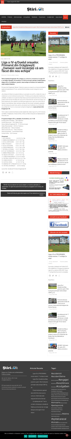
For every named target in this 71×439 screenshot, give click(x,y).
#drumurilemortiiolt (59, 394)
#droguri (53, 394)
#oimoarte (55, 402)
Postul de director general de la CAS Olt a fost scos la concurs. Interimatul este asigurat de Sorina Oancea (58, 104)
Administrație (18, 17)
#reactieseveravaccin (55, 409)
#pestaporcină (57, 405)
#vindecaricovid (58, 424)
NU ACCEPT (32, 436)
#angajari (63, 379)
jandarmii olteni (54, 426)
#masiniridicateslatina (56, 400)
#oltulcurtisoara (63, 402)
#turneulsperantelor (63, 422)
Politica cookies (6, 374)
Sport (65, 17)
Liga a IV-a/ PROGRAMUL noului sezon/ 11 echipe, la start (57, 57)
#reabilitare (60, 408)
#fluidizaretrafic (54, 396)
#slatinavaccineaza (55, 416)
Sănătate (34, 17)
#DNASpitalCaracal (64, 393)
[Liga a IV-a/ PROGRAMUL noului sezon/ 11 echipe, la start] (58, 44)
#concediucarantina (62, 389)
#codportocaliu (54, 389)
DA (25, 436)
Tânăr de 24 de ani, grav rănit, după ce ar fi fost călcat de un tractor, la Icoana (26, 194)
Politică (10, 17)
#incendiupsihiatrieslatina (63, 398)
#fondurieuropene (62, 396)
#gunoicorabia (54, 398)
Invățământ (50, 17)
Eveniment (42, 17)
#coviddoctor (53, 391)
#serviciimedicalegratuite (56, 414)
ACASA (4, 17)
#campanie (53, 387)
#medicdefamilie (64, 400)
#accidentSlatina (58, 376)
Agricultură (59, 17)
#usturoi (53, 424)
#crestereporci (59, 391)
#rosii (61, 409)
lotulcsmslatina (65, 426)
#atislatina (53, 383)
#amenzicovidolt (54, 380)
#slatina (65, 414)
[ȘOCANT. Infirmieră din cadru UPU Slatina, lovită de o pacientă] (52, 147)
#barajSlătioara (62, 383)
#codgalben (62, 386)
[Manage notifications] (67, 435)
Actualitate (26, 17)
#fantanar (66, 394)
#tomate (55, 422)
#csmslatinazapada (55, 393)
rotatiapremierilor (65, 428)
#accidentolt (56, 373)
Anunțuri (4, 21)
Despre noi (4, 372)
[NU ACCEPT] (69, 435)
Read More (51, 80)
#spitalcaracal (58, 418)
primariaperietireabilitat (56, 428)
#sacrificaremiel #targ (56, 411)
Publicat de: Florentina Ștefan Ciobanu (10, 75)
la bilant (60, 426)
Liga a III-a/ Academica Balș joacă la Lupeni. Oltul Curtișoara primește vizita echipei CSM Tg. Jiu (38, 27)
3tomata (63, 424)
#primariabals (54, 408)
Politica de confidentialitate (15, 372)
